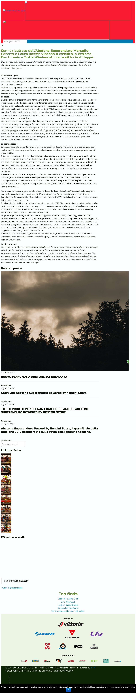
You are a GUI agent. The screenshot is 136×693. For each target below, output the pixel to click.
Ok (68, 690)
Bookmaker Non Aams (68, 608)
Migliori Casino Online (68, 604)
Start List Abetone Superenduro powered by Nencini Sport (43, 393)
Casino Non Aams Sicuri (68, 598)
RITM (92, 667)
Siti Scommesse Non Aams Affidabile (68, 611)
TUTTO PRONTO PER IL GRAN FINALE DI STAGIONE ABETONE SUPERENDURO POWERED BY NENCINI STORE (45, 410)
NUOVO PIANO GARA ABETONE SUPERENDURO (34, 376)
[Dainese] (71, 633)
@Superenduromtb (13, 537)
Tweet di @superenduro (12, 587)
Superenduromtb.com (16, 580)
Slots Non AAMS (68, 601)
